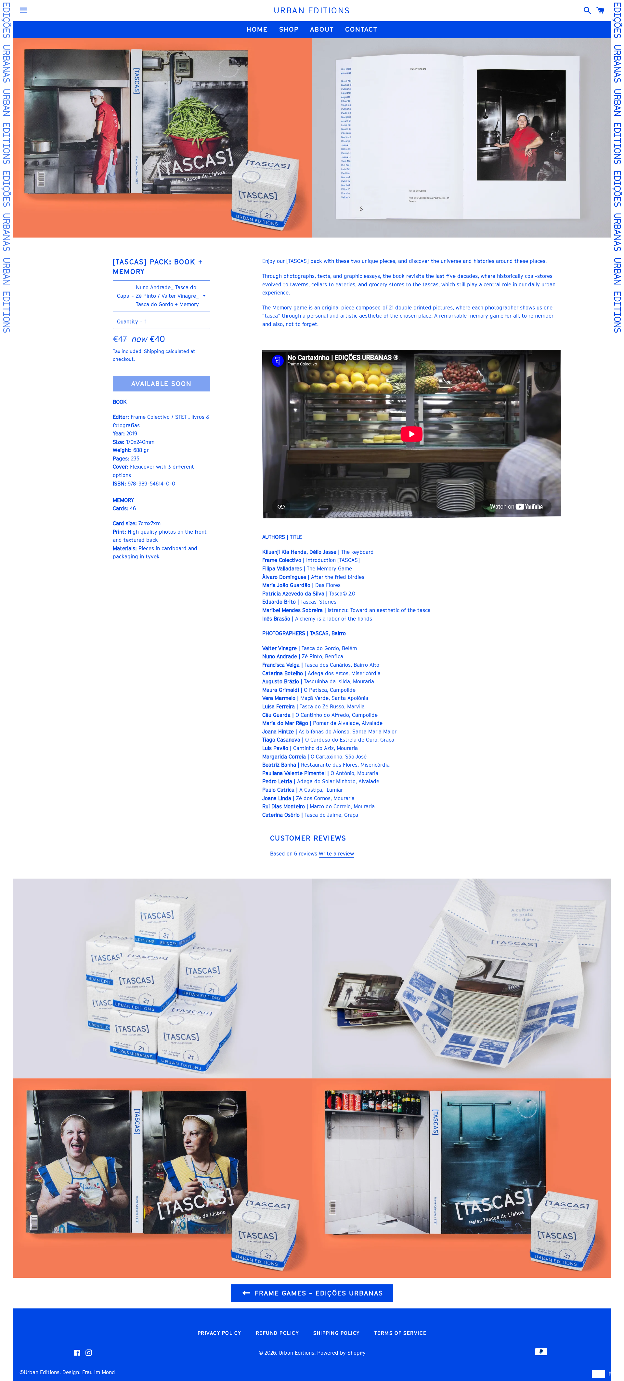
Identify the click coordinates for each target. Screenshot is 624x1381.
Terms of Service (400, 1333)
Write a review (336, 853)
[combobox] (598, 1374)
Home (257, 29)
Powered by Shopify (341, 1352)
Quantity (127, 321)
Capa (123, 296)
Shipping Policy (336, 1333)
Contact (361, 29)
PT (611, 1374)
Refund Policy (277, 1333)
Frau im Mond (98, 1372)
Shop (289, 29)
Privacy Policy (219, 1333)
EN (598, 1374)
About (322, 29)
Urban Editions (41, 1372)
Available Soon (161, 384)
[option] (611, 1374)
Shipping (154, 351)
